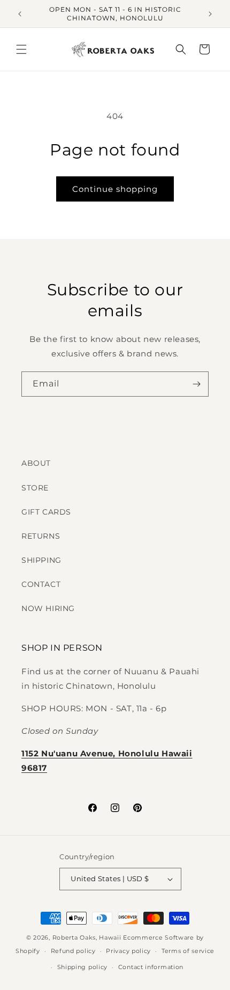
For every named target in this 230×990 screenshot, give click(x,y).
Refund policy (73, 951)
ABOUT (36, 463)
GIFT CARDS (46, 512)
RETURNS (40, 536)
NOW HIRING (48, 608)
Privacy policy (128, 951)
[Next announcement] (210, 14)
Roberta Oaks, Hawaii (86, 937)
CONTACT (40, 584)
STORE (35, 488)
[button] (21, 49)
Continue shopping (115, 189)
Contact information (150, 967)
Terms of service (188, 951)
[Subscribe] (196, 384)
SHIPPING (41, 560)
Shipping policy (82, 967)
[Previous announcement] (20, 14)
